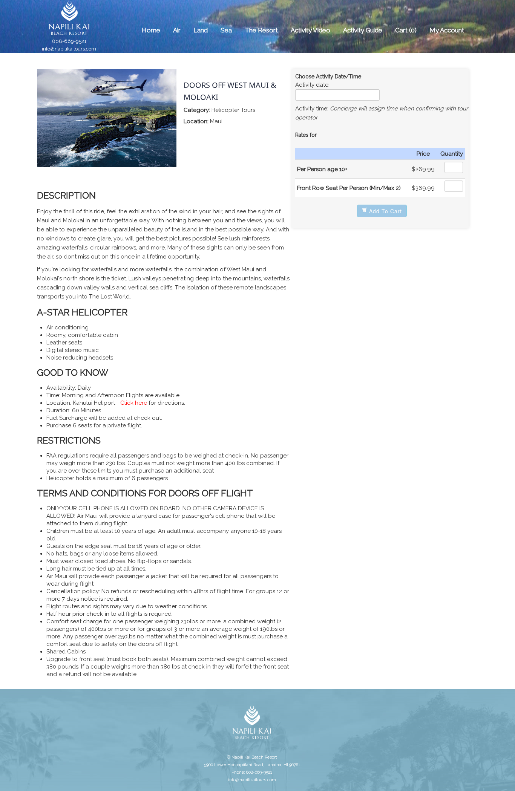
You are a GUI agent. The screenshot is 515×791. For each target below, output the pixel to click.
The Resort (261, 30)
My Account (446, 30)
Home (151, 30)
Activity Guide (362, 30)
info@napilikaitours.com (69, 49)
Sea (226, 30)
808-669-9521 (69, 41)
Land (200, 30)
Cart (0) (406, 30)
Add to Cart (384, 211)
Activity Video (310, 30)
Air (177, 30)
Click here (134, 402)
